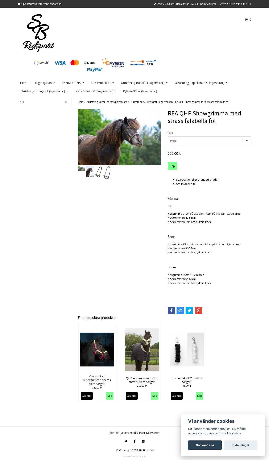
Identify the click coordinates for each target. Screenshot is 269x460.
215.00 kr (142, 385)
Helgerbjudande (44, 83)
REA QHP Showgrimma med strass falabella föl (202, 102)
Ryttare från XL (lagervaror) (93, 91)
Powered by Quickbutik (134, 456)
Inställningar (240, 445)
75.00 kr (187, 385)
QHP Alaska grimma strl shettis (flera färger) (142, 380)
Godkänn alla (205, 445)
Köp (109, 396)
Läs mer (86, 396)
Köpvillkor (152, 433)
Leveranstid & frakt (133, 433)
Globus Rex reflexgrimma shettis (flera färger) (97, 380)
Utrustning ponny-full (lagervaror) (42, 91)
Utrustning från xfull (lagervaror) (142, 83)
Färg (170, 133)
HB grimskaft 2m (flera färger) (186, 380)
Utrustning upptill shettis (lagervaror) (199, 83)
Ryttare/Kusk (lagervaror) (140, 91)
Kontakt (114, 433)
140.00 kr (97, 387)
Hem (23, 83)
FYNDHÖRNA (71, 83)
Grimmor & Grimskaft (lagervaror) (152, 102)
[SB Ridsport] (39, 32)
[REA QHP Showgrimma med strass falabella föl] (119, 137)
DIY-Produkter (101, 83)
